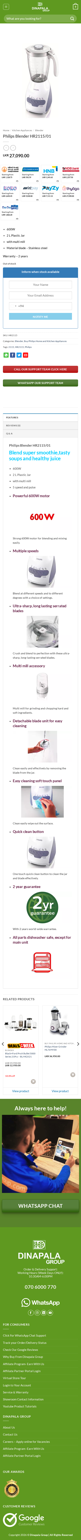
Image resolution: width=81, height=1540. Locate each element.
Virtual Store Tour (14, 1378)
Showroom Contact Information (23, 1399)
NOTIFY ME (40, 316)
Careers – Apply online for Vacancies (26, 1441)
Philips (28, 347)
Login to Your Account (17, 1385)
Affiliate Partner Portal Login (21, 1371)
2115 (11, 347)
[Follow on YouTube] (50, 1313)
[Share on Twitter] (19, 355)
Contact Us (10, 1434)
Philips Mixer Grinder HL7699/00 (56, 1048)
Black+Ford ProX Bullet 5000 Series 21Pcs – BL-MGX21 (20, 1055)
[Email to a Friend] (26, 355)
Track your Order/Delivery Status (25, 1342)
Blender (39, 130)
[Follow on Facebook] (31, 1313)
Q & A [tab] (9, 433)
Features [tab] (12, 417)
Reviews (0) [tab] (13, 425)
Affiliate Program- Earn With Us (23, 1364)
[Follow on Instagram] (37, 1313)
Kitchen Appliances (22, 130)
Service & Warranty (16, 1392)
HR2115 (19, 347)
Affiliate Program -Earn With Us (23, 1448)
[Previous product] (13, 148)
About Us (9, 1427)
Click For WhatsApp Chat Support (24, 1335)
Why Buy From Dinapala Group (23, 1356)
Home (6, 130)
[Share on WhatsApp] (6, 355)
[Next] (77, 1051)
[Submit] (72, 18)
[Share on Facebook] (13, 355)
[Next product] (6, 148)
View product (20, 1091)
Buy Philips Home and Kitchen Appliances (45, 341)
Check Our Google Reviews (20, 1349)
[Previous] (3, 1051)
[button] (6, 7)
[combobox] (16, 306)
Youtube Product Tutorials (20, 1406)
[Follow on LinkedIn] (44, 1313)
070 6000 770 (40, 1287)
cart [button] (33, 1081)
